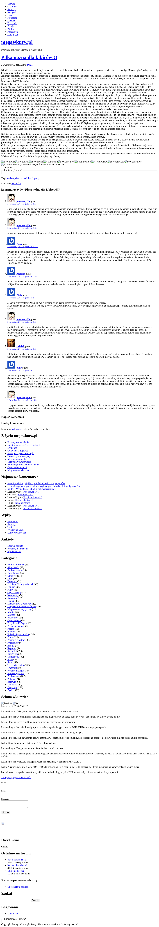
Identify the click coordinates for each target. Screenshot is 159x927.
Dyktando (12, 23)
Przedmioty (13, 642)
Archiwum (12, 521)
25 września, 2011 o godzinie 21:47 (22, 298)
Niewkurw (12, 617)
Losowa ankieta (15, 546)
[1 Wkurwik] (8, 161)
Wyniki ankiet (14, 551)
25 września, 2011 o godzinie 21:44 (22, 276)
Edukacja (12, 587)
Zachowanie (13, 676)
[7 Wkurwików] (99, 161)
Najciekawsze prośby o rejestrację (24, 445)
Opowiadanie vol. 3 (17, 467)
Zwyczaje (12, 687)
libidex (10, 489)
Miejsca (11, 615)
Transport (12, 668)
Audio (10, 29)
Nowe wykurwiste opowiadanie (23, 464)
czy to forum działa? (17, 859)
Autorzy (11, 9)
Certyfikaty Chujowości (19, 461)
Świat (10, 662)
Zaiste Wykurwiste (16, 532)
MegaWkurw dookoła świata (21, 606)
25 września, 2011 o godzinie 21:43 (22, 246)
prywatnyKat (23, 201)
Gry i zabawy (14, 592)
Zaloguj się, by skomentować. (16, 777)
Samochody (13, 656)
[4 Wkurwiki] (50, 161)
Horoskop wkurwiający (19, 456)
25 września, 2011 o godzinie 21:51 (22, 322)
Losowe (11, 20)
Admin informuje (15, 564)
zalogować (17, 429)
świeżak (20, 346)
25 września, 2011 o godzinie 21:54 (22, 349)
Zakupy (11, 679)
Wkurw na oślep (15, 530)
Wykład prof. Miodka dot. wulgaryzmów (45, 483)
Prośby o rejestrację (17, 640)
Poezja (10, 26)
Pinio (30, 65)
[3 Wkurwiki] (36, 161)
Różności (16, 183)
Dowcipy (12, 581)
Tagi (9, 15)
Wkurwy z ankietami (17, 548)
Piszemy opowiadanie (18, 442)
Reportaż (11, 648)
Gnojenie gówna (15, 870)
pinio (19, 367)
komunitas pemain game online (22, 486)
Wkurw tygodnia (15, 673)
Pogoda (11, 631)
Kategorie (12, 12)
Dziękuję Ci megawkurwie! (21, 584)
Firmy (10, 589)
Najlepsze (12, 17)
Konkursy (12, 598)
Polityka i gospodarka (18, 634)
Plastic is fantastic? (32, 497)
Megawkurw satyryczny (19, 609)
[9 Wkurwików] (133, 161)
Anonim (20, 273)
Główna (11, 3)
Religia (10, 645)
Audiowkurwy (14, 570)
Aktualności (13, 567)
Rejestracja (12, 31)
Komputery (13, 595)
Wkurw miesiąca (15, 670)
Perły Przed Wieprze (17, 623)
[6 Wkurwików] (83, 161)
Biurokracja (13, 573)
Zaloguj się (12, 34)
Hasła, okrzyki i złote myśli (20, 453)
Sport (10, 659)
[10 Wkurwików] (10, 164)
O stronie (11, 6)
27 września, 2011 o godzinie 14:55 (22, 400)
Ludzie (10, 601)
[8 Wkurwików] (116, 161)
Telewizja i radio (15, 665)
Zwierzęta (12, 684)
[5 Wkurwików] (66, 161)
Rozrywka (12, 654)
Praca (10, 637)
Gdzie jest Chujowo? (17, 450)
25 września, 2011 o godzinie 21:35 (22, 204)
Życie (10, 690)
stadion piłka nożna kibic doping (23, 178)
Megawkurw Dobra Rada (20, 603)
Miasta (10, 612)
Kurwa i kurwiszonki (17, 865)
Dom (9, 578)
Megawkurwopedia (17, 459)
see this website (15, 483)
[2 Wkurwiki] (22, 161)
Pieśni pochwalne (16, 626)
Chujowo (12, 575)
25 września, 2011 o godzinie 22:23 (22, 370)
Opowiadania (14, 620)
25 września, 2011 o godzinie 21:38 (22, 228)
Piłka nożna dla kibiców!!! (29, 57)
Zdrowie (11, 681)
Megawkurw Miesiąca (18, 470)
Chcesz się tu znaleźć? (18, 886)
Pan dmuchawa (31, 491)
